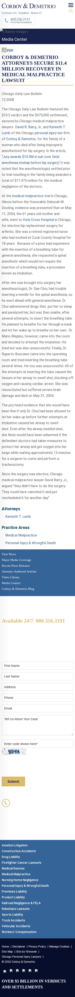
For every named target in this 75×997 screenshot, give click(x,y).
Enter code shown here (21, 744)
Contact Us (9, 13)
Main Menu (70, 5)
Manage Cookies (59, 946)
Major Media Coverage (16, 560)
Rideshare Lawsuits (16, 909)
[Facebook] (30, 971)
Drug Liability (11, 857)
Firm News (9, 554)
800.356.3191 (50, 621)
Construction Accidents (19, 851)
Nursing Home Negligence (20, 880)
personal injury (46, 133)
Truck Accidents (13, 920)
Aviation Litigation (15, 845)
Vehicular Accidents (16, 926)
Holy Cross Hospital (39, 220)
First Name (12, 665)
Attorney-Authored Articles (19, 571)
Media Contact (11, 583)
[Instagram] (23, 971)
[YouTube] (36, 971)
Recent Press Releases (16, 565)
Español (23, 13)
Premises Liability (14, 891)
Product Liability (13, 897)
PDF (10, 50)
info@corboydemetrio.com (37, 831)
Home (5, 946)
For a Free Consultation (21, 20)
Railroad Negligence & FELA (21, 903)
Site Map (7, 951)
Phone (8, 697)
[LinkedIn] (11, 971)
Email (8, 708)
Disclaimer (9, 771)
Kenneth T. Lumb (18, 516)
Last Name (11, 676)
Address (10, 687)
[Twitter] (17, 971)
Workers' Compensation (19, 932)
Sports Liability (12, 914)
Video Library (11, 577)
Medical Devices (13, 868)
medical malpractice (27, 196)
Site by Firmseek (26, 951)
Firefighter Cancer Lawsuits (21, 862)
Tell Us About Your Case (21, 719)
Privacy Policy (54, 765)
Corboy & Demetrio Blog (18, 589)
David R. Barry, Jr (28, 127)
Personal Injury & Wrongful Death (30, 543)
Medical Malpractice (21, 535)
